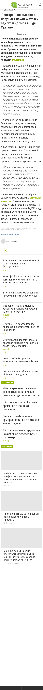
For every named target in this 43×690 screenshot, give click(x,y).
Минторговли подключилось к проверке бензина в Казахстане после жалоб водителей (20, 343)
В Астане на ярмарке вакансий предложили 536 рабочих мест (20, 294)
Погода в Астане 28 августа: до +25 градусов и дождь (20, 373)
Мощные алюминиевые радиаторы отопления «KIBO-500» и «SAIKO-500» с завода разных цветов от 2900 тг (20, 555)
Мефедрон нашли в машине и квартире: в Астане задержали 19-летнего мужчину (20, 308)
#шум (11, 235)
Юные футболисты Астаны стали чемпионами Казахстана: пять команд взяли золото (21, 279)
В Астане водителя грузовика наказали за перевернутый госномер (21, 434)
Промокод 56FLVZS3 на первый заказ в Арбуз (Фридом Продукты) (21, 516)
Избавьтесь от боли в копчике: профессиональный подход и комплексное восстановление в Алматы (21, 478)
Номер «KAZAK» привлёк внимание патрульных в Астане (20, 360)
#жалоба (18, 235)
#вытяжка (4, 235)
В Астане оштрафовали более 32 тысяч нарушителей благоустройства (21, 263)
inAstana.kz (18, 59)
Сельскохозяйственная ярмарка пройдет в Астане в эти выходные (21, 420)
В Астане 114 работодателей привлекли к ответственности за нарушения (21, 326)
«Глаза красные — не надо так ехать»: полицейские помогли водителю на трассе (21, 391)
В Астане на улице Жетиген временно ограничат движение (20, 405)
